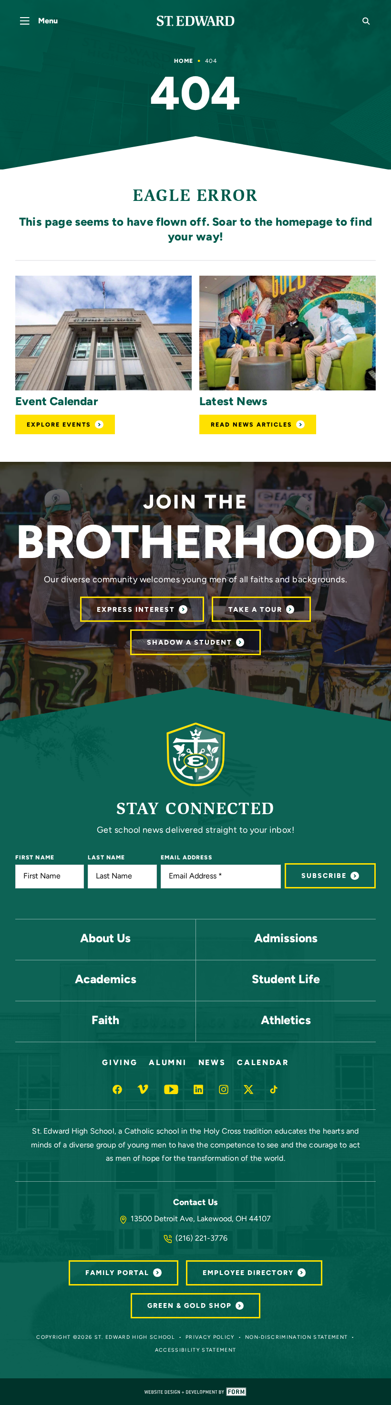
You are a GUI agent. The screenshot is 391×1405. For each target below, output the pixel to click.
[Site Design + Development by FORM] (195, 1391)
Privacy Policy (210, 1337)
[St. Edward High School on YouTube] (171, 1089)
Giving (119, 1063)
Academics (105, 980)
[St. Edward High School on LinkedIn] (198, 1089)
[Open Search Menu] (366, 20)
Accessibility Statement (196, 1350)
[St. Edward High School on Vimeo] (142, 1089)
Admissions (286, 939)
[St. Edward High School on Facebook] (117, 1089)
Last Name (106, 858)
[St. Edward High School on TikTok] (273, 1089)
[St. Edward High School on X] (248, 1089)
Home (183, 61)
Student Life (286, 980)
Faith (105, 1021)
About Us (105, 939)
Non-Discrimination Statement (296, 1337)
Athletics (286, 1021)
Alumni (167, 1063)
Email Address (186, 858)
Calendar (262, 1063)
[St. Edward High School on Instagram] (223, 1089)
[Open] (103, 333)
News (212, 1063)
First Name (34, 858)
